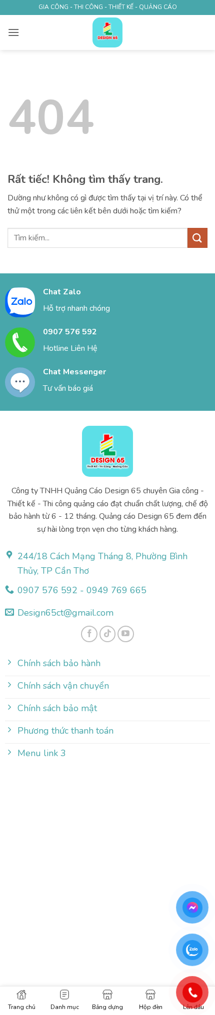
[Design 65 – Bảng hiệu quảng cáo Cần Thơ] (107, 32)
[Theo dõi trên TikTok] (108, 634)
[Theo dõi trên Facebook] (89, 634)
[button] (14, 32)
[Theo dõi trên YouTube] (126, 634)
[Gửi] (198, 237)
